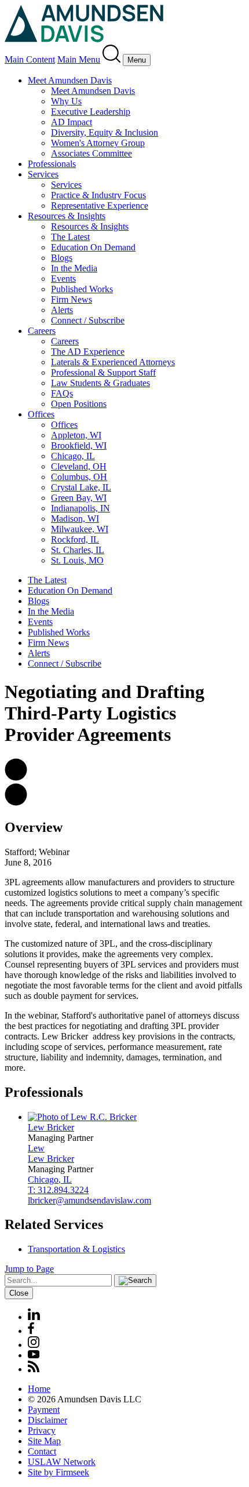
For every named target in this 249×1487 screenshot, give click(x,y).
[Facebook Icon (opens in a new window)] (31, 1331)
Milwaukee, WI (79, 529)
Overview (34, 827)
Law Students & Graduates (100, 383)
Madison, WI (75, 518)
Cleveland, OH (79, 466)
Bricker (51, 1127)
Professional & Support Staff (103, 372)
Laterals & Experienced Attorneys (113, 362)
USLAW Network (62, 1462)
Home (39, 1389)
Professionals (52, 164)
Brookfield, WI (79, 445)
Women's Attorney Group (98, 143)
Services (43, 174)
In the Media (74, 268)
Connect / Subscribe (87, 320)
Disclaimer (47, 1420)
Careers (42, 331)
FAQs (62, 393)
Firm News (71, 299)
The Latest (70, 237)
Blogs (61, 258)
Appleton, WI (76, 435)
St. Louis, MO (77, 560)
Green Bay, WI (79, 498)
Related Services (54, 1224)
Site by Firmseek (58, 1472)
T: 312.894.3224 (58, 1190)
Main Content (30, 59)
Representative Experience (99, 205)
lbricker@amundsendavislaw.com (89, 1200)
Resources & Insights (66, 216)
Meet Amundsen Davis (70, 80)
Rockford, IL (75, 539)
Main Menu (78, 59)
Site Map (44, 1441)
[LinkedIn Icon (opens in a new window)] (34, 1317)
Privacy (42, 1430)
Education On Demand (93, 247)
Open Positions (79, 404)
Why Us (66, 101)
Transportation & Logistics (76, 1249)
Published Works (82, 289)
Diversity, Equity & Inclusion (104, 132)
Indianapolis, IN (80, 508)
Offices (41, 414)
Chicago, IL (73, 456)
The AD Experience (87, 352)
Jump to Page (29, 1269)
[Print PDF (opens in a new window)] (16, 803)
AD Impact (71, 122)
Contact (42, 1451)
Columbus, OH (79, 477)
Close (18, 1293)
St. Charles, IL (77, 550)
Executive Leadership (90, 112)
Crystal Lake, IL (81, 487)
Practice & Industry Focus (98, 195)
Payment (44, 1410)
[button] (16, 778)
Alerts (62, 310)
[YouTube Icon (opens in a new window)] (33, 1355)
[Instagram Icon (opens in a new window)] (34, 1345)
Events (63, 278)
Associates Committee (91, 153)
